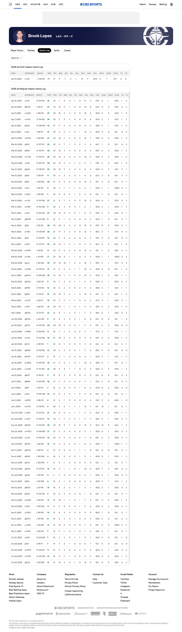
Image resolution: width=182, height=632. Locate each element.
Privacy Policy (71, 582)
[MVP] (113, 612)
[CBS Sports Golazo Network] (112, 607)
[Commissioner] (98, 612)
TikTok (123, 582)
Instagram (125, 586)
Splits (56, 50)
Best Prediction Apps (19, 593)
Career (67, 50)
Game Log (44, 50)
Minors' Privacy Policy (75, 586)
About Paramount (45, 586)
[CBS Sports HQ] (86, 607)
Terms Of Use (71, 579)
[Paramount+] (81, 613)
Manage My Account (158, 579)
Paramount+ (42, 590)
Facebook (125, 590)
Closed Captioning (74, 591)
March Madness (16, 597)
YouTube (124, 579)
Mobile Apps (15, 600)
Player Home (17, 50)
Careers (40, 582)
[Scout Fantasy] (126, 613)
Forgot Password (156, 590)
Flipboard (125, 600)
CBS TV (40, 593)
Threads (124, 597)
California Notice (73, 594)
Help (95, 579)
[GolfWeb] (140, 613)
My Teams (153, 586)
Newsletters (154, 582)
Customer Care (100, 582)
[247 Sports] (44, 613)
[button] (10, 4)
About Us (41, 579)
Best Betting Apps (18, 590)
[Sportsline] (63, 613)
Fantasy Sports (16, 582)
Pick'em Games (16, 579)
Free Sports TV (16, 586)
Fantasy (31, 50)
